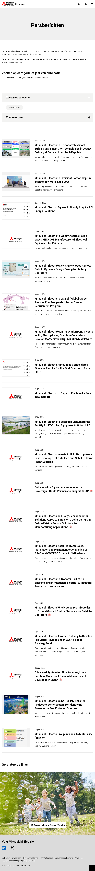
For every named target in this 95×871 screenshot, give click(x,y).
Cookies (79, 858)
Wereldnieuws (14, 107)
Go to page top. (92, 868)
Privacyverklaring (30, 858)
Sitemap (31, 861)
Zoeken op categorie (18, 97)
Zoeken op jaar (14, 117)
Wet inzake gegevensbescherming (58, 858)
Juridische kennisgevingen (14, 861)
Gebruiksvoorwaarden (11, 858)
